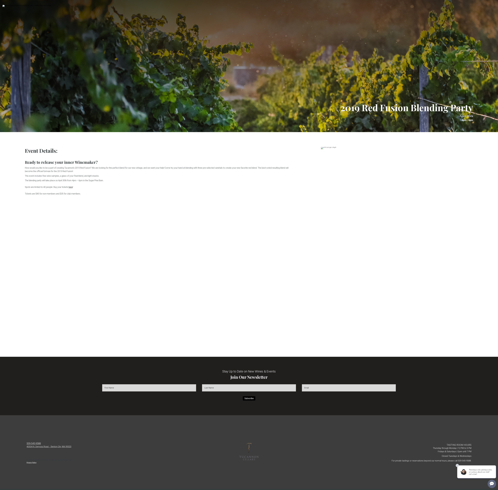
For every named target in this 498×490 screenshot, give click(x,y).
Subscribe (249, 398)
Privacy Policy (31, 463)
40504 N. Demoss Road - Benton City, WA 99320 (49, 446)
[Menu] (461, 102)
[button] (27, 457)
